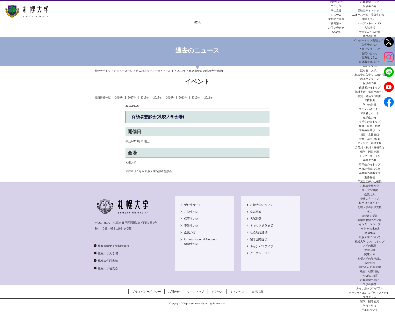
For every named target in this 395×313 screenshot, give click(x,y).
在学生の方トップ (369, 121)
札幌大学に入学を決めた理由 (369, 74)
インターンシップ (369, 224)
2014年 (170, 97)
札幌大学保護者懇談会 (158, 171)
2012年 (181, 70)
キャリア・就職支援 (370, 143)
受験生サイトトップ (370, 10)
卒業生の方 (191, 225)
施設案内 (369, 262)
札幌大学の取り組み (370, 258)
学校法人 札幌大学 (370, 267)
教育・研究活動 (369, 271)
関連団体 (369, 254)
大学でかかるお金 (369, 32)
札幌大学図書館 (108, 260)
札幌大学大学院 (108, 253)
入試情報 (369, 27)
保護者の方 (191, 218)
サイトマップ (195, 291)
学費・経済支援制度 (370, 96)
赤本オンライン (369, 78)
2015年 (157, 97)
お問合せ (174, 291)
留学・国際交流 (369, 151)
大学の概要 (369, 245)
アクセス (217, 291)
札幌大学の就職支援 (370, 207)
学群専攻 (256, 211)
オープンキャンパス (370, 23)
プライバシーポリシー (146, 291)
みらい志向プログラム (369, 288)
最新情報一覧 (103, 97)
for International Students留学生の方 (200, 242)
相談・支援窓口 (369, 134)
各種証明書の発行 (369, 168)
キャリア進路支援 (261, 225)
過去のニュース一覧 (148, 70)
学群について (370, 309)
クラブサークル (260, 253)
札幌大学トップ (369, 1)
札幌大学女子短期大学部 (113, 246)
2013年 (183, 97)
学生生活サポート (369, 130)
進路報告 (369, 177)
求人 (369, 211)
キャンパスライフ (369, 108)
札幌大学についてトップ (369, 241)
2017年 (132, 97)
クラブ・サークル (369, 156)
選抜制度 (369, 100)
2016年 (145, 97)
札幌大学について (261, 204)
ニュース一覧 (125, 70)
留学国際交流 (258, 239)
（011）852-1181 (111, 228)
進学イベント (370, 19)
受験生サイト (192, 204)
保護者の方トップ (369, 87)
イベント (168, 70)
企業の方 (190, 232)
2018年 (119, 97)
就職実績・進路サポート (369, 91)
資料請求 (257, 291)
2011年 (208, 97)
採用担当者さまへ (369, 202)
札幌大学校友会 (369, 185)
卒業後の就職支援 (369, 173)
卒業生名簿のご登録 (370, 181)
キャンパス (237, 291)
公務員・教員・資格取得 (369, 147)
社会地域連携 (258, 232)
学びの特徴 (369, 36)
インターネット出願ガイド (370, 40)
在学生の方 (191, 211)
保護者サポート (369, 113)
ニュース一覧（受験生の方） (369, 14)
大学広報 (369, 250)
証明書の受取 (370, 215)
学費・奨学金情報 (369, 138)
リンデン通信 (370, 190)
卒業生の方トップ (369, 164)
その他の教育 (370, 275)
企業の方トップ (369, 198)
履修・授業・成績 (369, 126)
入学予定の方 (370, 44)
